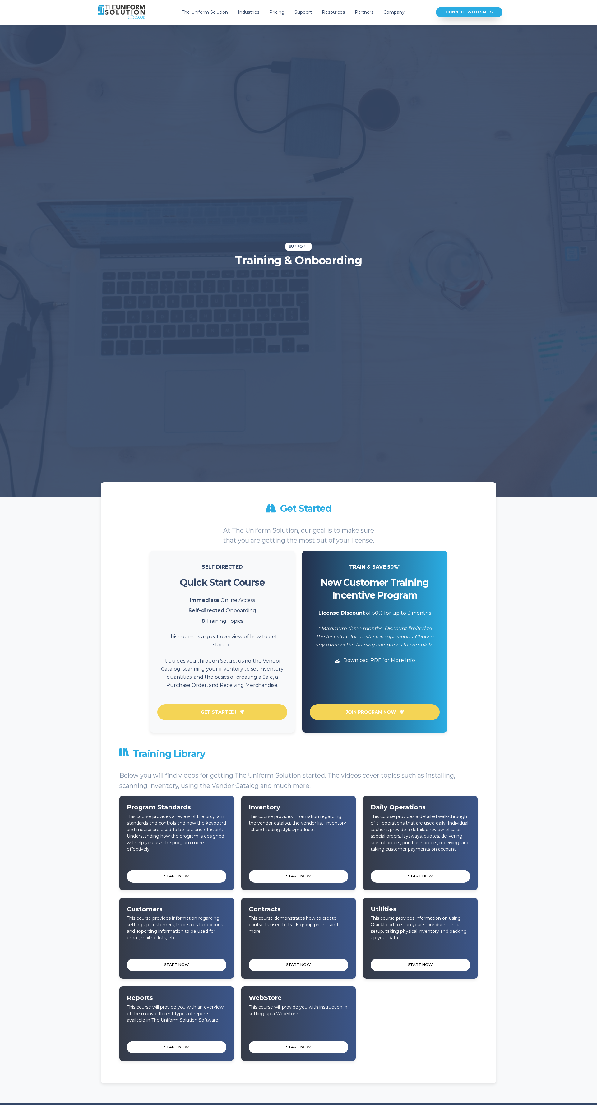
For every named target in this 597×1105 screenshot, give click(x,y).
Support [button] (303, 12)
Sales (469, 12)
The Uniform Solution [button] (205, 12)
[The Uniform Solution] (122, 12)
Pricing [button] (277, 12)
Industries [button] (248, 12)
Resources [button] (333, 12)
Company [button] (394, 12)
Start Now (176, 876)
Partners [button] (364, 12)
